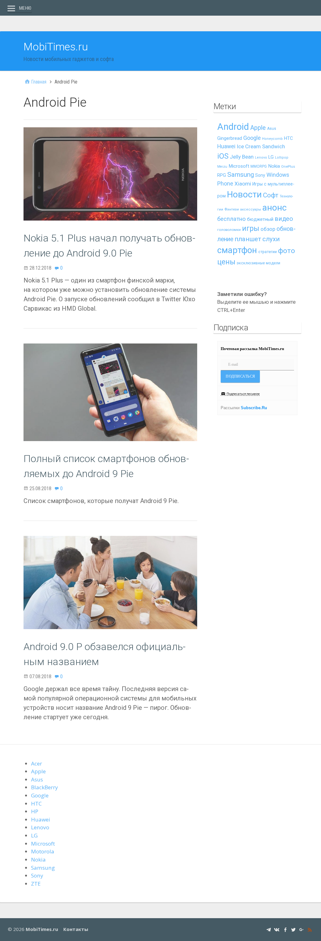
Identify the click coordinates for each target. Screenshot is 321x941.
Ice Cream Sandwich (261, 146)
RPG (221, 175)
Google (252, 138)
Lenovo (261, 157)
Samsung (240, 174)
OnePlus (288, 167)
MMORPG (258, 166)
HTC (288, 138)
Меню (25, 8)
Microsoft (239, 166)
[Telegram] (269, 929)
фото (286, 251)
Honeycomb (272, 139)
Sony (260, 175)
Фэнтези (231, 209)
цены (226, 262)
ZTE (36, 883)
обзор (267, 229)
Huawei (226, 146)
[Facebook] (285, 929)
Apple (258, 127)
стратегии (267, 251)
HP (34, 811)
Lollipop (281, 157)
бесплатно (231, 219)
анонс (274, 207)
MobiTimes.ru (56, 46)
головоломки (229, 229)
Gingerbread (229, 138)
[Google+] (301, 929)
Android (233, 126)
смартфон (237, 250)
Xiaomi (242, 184)
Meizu (222, 167)
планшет (247, 239)
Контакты (75, 929)
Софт (270, 195)
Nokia (274, 166)
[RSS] (309, 929)
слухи (271, 239)
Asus (271, 128)
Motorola (42, 851)
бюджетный (260, 219)
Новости (244, 194)
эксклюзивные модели (258, 263)
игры (250, 228)
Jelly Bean (242, 157)
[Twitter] (293, 929)
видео (284, 218)
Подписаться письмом (243, 393)
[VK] (277, 929)
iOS (223, 156)
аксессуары (250, 209)
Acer (36, 763)
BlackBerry (44, 787)
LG (271, 157)
